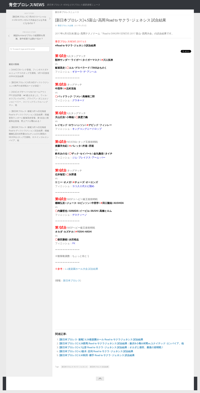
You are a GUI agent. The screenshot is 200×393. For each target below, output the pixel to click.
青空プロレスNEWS (26, 5)
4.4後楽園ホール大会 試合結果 (81, 268)
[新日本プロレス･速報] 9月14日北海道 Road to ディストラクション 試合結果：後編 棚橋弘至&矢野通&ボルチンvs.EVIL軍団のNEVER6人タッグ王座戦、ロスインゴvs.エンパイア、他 (29, 134)
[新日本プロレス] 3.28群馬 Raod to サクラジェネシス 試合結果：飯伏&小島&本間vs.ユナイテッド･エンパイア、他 (121, 343)
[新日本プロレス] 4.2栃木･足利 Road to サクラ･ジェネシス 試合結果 (96, 351)
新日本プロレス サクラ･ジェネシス (74, 367)
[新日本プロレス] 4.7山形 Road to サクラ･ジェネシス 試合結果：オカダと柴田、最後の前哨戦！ (111, 347)
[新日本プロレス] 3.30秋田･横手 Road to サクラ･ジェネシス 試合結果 (97, 355)
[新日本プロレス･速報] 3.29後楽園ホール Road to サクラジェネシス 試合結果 (101, 339)
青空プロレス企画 (65, 25)
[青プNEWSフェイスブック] (189, 384)
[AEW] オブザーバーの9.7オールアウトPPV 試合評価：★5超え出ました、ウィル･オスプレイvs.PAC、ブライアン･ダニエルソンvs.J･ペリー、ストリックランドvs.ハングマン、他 (28, 98)
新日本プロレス (71, 280)
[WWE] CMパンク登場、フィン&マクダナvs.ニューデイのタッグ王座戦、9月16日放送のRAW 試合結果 (29, 73)
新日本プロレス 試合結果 (99, 367)
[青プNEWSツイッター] (184, 384)
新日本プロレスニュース (67, 12)
